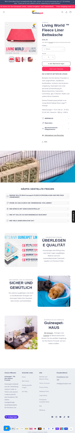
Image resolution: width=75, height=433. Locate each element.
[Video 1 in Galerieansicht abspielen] (30, 59)
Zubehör (46, 335)
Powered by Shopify (42, 432)
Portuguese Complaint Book (44, 401)
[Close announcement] (73, 2)
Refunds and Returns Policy (43, 378)
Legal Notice (43, 395)
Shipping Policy (44, 391)
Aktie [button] (45, 141)
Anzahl (44, 53)
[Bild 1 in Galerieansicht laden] (11, 59)
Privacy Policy (43, 387)
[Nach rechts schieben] (35, 59)
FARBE (44, 45)
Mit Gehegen (48, 333)
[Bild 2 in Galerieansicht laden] (18, 59)
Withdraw (42, 410)
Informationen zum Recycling (54, 135)
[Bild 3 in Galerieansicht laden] (24, 59)
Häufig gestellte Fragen (27, 386)
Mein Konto (25, 381)
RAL (40, 406)
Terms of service (44, 383)
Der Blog (24, 391)
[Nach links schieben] (7, 59)
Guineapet (34, 432)
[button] (4, 12)
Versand (50, 42)
